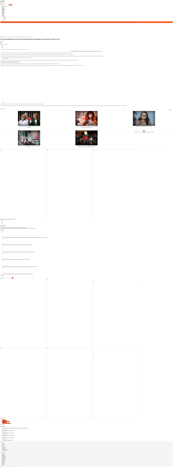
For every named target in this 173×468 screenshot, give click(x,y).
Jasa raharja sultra (4, 420)
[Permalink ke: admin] (1, 42)
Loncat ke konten (2, 0)
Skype (4, 461)
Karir (2, 445)
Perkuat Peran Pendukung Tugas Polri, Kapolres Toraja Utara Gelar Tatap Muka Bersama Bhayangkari (68, 22)
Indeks (3, 443)
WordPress (4, 457)
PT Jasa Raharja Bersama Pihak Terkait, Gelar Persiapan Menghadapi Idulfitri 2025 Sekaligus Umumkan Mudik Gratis (17, 273)
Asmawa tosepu (4, 422)
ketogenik (28, 52)
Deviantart (4, 460)
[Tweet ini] (2, 46)
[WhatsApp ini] (2, 48)
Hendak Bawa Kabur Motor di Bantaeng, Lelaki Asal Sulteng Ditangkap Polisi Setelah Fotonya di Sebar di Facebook (17, 228)
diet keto (1, 219)
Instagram (4, 458)
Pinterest (4, 455)
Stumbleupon (4, 456)
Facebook (4, 453)
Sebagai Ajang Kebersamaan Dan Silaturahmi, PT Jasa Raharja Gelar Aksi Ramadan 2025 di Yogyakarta (15, 259)
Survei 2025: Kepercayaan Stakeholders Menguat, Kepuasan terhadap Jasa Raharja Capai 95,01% (95, 22)
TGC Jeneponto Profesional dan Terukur (7, 440)
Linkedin (4, 459)
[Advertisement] (86, 29)
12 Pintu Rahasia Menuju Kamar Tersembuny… (8, 435)
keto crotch (10, 219)
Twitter (4, 454)
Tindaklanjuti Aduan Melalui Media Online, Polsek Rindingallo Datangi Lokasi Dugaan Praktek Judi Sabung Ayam (15, 22)
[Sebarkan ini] (2, 45)
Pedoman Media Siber (5, 449)
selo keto (70, 52)
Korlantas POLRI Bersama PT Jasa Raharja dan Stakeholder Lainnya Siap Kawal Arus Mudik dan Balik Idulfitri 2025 (17, 244)
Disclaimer (3, 447)
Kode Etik (3, 444)
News (3, 429)
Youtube (4, 462)
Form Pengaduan (4, 450)
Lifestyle (3, 434)
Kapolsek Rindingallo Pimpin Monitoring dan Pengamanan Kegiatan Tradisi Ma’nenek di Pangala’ (42, 22)
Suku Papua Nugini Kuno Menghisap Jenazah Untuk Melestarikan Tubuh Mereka (13, 227)
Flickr (3, 464)
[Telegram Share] (2, 47)
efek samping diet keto (6, 219)
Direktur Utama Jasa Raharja (6, 421)
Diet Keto (25, 52)
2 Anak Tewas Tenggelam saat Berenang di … (8, 437)
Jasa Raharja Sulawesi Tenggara (6, 423)
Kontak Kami (3, 448)
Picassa (4, 463)
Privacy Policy (4, 446)
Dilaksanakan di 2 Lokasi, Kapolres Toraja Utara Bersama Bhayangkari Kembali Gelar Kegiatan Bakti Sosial (123, 22)
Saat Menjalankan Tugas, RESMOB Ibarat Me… (8, 430)
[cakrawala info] (2, 3)
